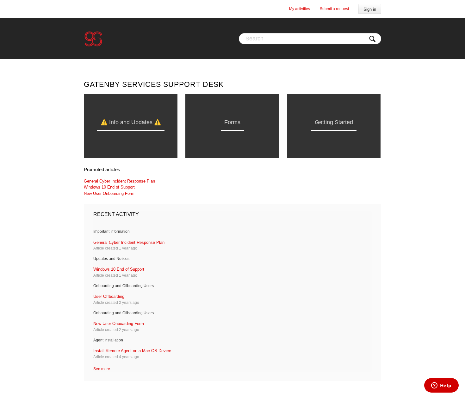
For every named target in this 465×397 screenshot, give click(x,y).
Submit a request (334, 9)
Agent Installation (108, 340)
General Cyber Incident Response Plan (119, 181)
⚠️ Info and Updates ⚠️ (131, 122)
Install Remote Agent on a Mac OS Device (132, 350)
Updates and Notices (111, 258)
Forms (232, 122)
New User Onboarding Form (109, 193)
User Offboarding (108, 296)
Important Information (111, 231)
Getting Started (334, 122)
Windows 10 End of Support (109, 187)
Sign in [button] (369, 9)
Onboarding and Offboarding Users (123, 286)
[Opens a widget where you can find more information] (441, 386)
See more (101, 369)
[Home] (93, 38)
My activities (299, 9)
